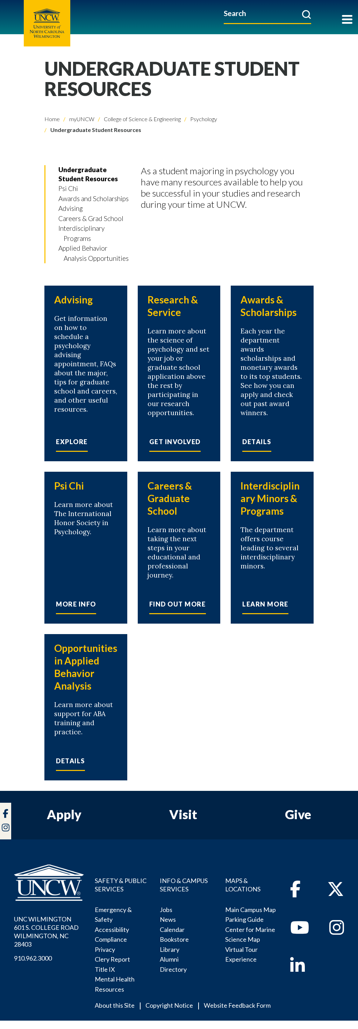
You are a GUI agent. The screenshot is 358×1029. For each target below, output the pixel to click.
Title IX (105, 969)
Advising (70, 208)
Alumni (169, 959)
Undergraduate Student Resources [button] (88, 174)
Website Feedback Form (237, 1005)
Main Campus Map (250, 909)
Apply (64, 814)
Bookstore (174, 939)
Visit (183, 814)
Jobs (166, 909)
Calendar (172, 929)
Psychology (203, 119)
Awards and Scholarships (93, 198)
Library (169, 949)
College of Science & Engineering (142, 119)
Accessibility (112, 929)
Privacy (105, 949)
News (168, 919)
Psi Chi (68, 188)
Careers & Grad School (90, 218)
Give (298, 814)
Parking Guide (244, 919)
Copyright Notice (169, 1005)
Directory (173, 969)
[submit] (306, 14)
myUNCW (81, 119)
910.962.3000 (33, 958)
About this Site (115, 1005)
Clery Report (112, 959)
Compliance (111, 939)
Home (52, 119)
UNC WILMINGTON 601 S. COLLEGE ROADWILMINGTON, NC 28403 (46, 931)
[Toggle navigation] (347, 20)
